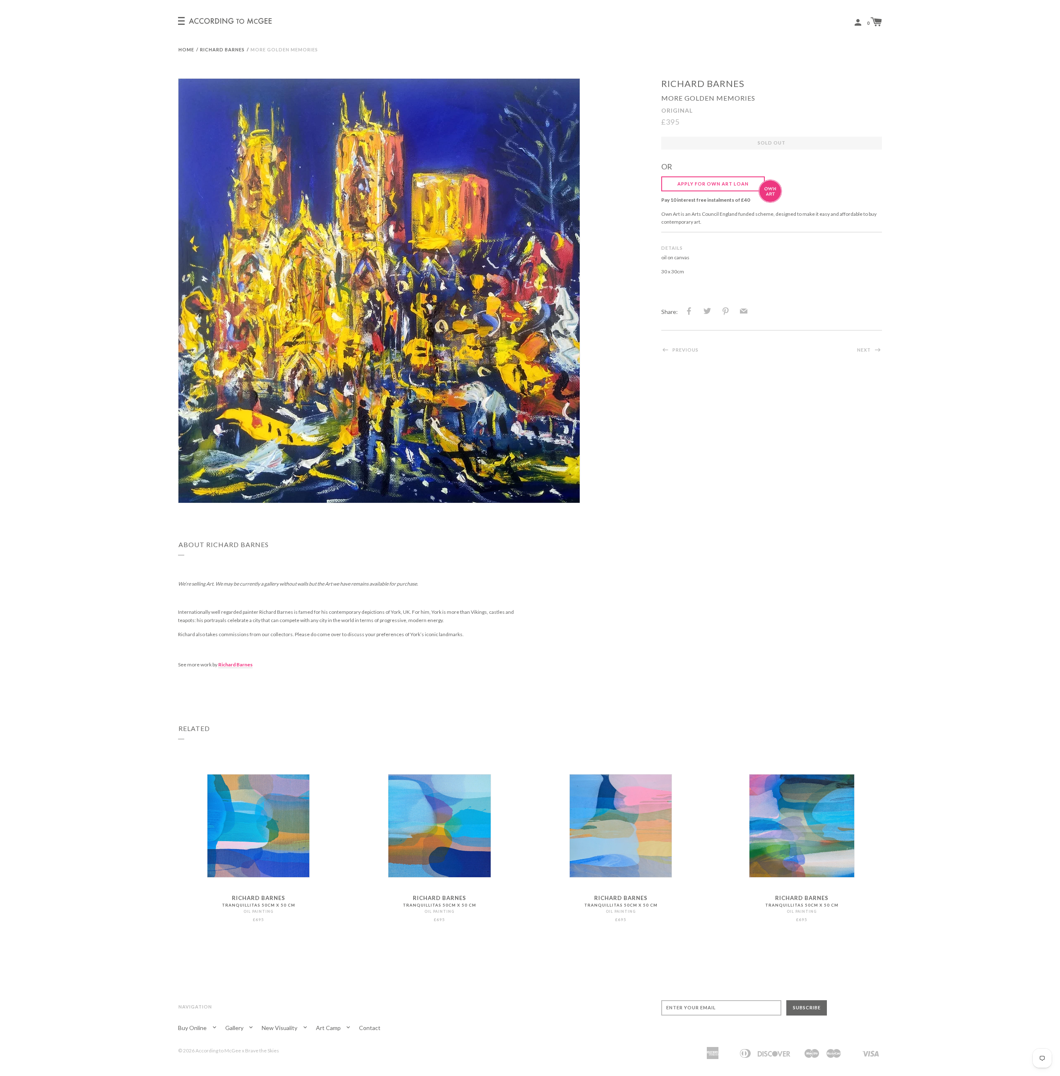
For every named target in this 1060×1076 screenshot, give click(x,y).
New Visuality (280, 1027)
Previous (685, 349)
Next (864, 349)
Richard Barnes (222, 49)
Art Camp (329, 1027)
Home (186, 49)
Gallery (235, 1027)
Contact (370, 1027)
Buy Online (193, 1027)
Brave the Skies (262, 1050)
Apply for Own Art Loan (713, 183)
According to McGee (218, 1050)
